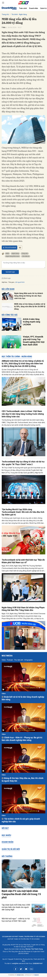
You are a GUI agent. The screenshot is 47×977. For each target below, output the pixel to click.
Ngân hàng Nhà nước (12, 256)
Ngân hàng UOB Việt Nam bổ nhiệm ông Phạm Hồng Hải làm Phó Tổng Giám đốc (23, 608)
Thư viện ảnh (18, 660)
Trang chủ (5, 14)
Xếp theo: (5, 282)
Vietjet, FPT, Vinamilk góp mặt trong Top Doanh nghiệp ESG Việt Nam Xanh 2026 (33, 341)
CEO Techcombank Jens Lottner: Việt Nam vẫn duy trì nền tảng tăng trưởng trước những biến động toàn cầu (23, 414)
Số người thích (20, 282)
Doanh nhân (33, 8)
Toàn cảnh (23, 8)
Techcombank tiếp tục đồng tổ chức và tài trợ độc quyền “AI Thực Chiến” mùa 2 (23, 462)
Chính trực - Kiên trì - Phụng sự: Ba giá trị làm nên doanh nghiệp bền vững (22, 738)
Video (4, 660)
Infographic (28, 660)
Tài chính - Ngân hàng (19, 14)
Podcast (10, 660)
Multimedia (7, 655)
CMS (20, 975)
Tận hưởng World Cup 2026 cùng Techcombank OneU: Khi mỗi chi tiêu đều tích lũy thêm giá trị (23, 512)
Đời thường (7, 856)
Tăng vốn (25, 253)
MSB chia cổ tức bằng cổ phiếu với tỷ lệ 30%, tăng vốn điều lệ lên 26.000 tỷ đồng (29, 306)
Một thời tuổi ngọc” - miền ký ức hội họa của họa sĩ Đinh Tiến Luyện (16, 920)
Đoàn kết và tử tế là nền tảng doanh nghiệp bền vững (23, 698)
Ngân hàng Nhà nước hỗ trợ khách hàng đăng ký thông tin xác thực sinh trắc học (28, 296)
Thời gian (11, 282)
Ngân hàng (15, 253)
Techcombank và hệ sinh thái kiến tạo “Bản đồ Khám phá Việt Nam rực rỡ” (23, 561)
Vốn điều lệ (25, 256)
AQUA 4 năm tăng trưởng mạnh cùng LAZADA (31, 322)
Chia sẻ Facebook (10, 247)
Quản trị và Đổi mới (11, 849)
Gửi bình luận (10, 272)
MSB (7, 253)
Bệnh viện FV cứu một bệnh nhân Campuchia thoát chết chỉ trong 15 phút (21, 894)
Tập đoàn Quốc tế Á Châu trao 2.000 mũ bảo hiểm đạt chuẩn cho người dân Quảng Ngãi (16, 907)
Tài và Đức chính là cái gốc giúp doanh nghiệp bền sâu (21, 820)
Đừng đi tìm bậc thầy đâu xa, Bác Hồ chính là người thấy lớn (22, 779)
